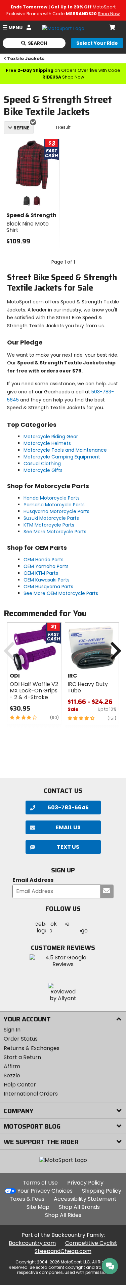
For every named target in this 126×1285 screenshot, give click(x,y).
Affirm (12, 1066)
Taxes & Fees (27, 1199)
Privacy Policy (85, 1183)
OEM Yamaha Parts (46, 566)
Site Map (38, 1207)
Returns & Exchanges (31, 1048)
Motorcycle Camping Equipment (62, 456)
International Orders (31, 1094)
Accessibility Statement (85, 1199)
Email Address (32, 880)
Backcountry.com (32, 1243)
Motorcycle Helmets (47, 443)
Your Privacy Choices (45, 1191)
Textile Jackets (26, 58)
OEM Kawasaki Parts (47, 579)
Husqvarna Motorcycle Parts (56, 511)
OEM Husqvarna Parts (48, 586)
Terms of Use (40, 1183)
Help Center (20, 1084)
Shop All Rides (63, 1215)
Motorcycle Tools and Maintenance (65, 450)
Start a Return (22, 1057)
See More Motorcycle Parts (55, 531)
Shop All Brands (79, 1207)
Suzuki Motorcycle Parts (51, 518)
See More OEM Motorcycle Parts (61, 593)
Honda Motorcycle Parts (52, 498)
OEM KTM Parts (41, 573)
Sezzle (12, 1075)
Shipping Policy (101, 1191)
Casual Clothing (42, 463)
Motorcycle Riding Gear (51, 436)
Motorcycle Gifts (43, 470)
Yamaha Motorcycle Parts (54, 504)
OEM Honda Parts (44, 559)
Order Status (21, 1039)
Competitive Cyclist (91, 1243)
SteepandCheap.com (63, 1251)
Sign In (12, 1030)
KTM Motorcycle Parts (49, 524)
